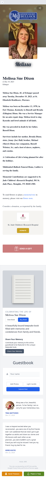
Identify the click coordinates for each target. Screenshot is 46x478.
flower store (28, 198)
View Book (11, 320)
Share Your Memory (14, 351)
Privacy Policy (17, 468)
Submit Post (23, 389)
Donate (23, 230)
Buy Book (23, 320)
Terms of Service (29, 468)
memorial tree (29, 194)
